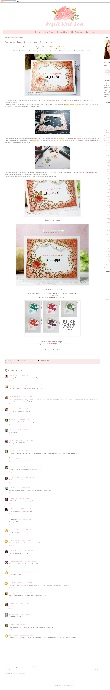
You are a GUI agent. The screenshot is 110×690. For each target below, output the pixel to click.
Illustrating (89, 32)
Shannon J (14, 509)
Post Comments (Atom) (19, 673)
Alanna (13, 498)
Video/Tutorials (76, 32)
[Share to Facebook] (46, 360)
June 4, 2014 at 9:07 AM (25, 396)
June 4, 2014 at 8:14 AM (21, 386)
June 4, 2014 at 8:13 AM (21, 375)
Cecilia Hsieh (15, 551)
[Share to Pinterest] (48, 360)
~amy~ (12, 409)
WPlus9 (12, 362)
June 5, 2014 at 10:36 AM (27, 593)
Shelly (12, 386)
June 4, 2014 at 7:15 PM (24, 540)
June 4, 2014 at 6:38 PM (25, 519)
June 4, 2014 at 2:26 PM (24, 488)
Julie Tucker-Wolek (16, 561)
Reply (10, 380)
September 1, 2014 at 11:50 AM (27, 635)
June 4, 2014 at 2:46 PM (22, 498)
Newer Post (8, 670)
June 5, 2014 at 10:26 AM (25, 582)
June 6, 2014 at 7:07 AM (28, 614)
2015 (107, 140)
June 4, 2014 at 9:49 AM (23, 419)
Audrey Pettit (14, 396)
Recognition (62, 32)
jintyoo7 (13, 572)
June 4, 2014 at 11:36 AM (20, 451)
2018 (107, 133)
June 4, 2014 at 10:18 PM (30, 561)
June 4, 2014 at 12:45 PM (22, 467)
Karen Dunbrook (16, 614)
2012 (107, 267)
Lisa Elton (13, 419)
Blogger (72, 685)
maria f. (13, 624)
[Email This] (41, 360)
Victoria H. (14, 540)
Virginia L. (14, 488)
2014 (107, 143)
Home (37, 32)
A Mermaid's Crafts (14, 459)
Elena (12, 375)
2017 (107, 135)
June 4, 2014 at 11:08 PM (23, 572)
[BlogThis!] (43, 360)
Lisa (11, 451)
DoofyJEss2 (14, 635)
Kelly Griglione (15, 593)
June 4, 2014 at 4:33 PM (24, 509)
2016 (107, 138)
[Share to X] (45, 360)
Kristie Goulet (14, 440)
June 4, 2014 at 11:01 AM (26, 440)
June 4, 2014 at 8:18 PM (26, 551)
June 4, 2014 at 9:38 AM (21, 409)
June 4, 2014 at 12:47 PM (26, 477)
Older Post (97, 670)
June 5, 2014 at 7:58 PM (22, 603)
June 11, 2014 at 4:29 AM (23, 624)
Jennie (12, 467)
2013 (107, 264)
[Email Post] (38, 360)
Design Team (48, 32)
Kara (11, 430)
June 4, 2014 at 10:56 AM (21, 430)
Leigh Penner (15, 477)
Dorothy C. (14, 582)
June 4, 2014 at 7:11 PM (24, 530)
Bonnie (13, 603)
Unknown (14, 530)
